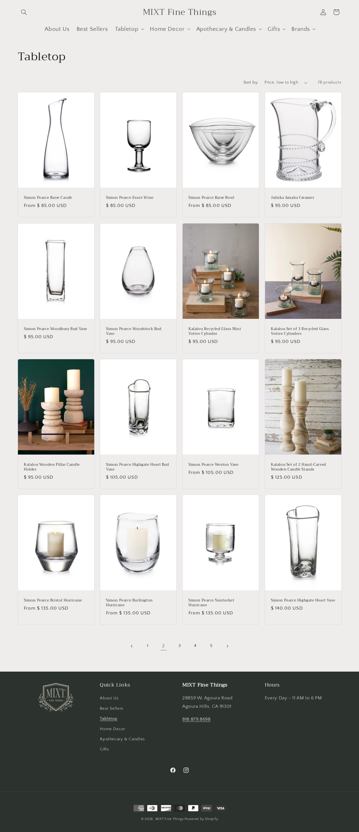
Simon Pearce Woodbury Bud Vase (55, 329)
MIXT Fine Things (169, 819)
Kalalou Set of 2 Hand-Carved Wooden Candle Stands (298, 467)
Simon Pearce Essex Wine (130, 197)
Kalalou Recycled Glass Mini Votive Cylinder (214, 331)
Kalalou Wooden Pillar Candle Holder (52, 467)
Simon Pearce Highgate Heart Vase (303, 600)
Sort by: (251, 82)
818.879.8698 (196, 719)
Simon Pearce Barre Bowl (211, 197)
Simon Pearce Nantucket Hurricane (211, 603)
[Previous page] (131, 646)
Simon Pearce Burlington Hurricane (129, 603)
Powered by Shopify (201, 819)
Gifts (104, 749)
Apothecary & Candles (122, 739)
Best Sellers (111, 708)
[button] (24, 12)
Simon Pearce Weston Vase (213, 464)
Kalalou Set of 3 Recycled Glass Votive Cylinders (300, 331)
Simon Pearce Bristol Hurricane (53, 600)
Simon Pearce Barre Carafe (48, 197)
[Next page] (227, 646)
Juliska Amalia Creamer (292, 197)
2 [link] (163, 645)
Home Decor (112, 729)
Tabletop (108, 718)
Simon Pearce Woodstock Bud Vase (134, 331)
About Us (109, 698)
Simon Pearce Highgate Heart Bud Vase (137, 467)
